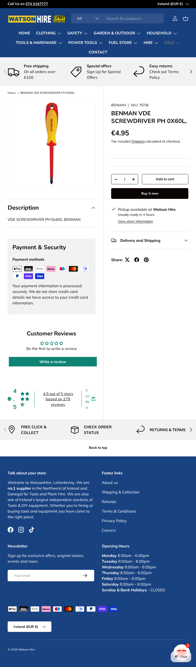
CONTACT (98, 52)
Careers (109, 530)
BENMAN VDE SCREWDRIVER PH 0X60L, (47, 92)
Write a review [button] (52, 361)
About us (110, 482)
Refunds (109, 501)
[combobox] (117, 18)
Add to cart (165, 179)
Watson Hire (26, 649)
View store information (135, 221)
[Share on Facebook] (137, 260)
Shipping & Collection (120, 492)
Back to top (98, 447)
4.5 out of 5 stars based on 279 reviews (58, 399)
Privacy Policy (114, 520)
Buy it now (149, 193)
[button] (185, 18)
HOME (24, 33)
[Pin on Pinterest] (146, 260)
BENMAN (118, 105)
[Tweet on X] (127, 260)
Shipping (138, 141)
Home (12, 92)
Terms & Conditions (119, 511)
